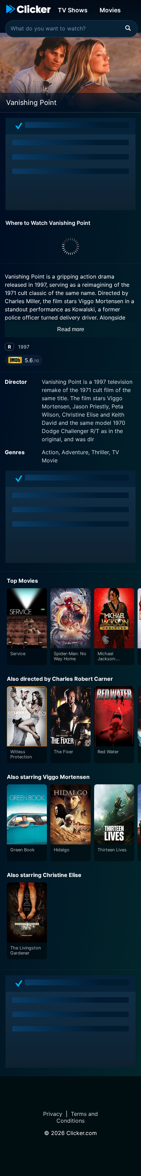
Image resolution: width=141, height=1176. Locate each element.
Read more (70, 329)
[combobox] (71, 28)
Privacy (52, 1113)
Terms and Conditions (77, 1117)
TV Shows (73, 10)
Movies (110, 10)
